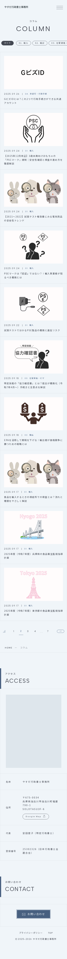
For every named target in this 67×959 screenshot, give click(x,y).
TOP (50, 932)
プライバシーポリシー (31, 932)
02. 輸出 (40, 42)
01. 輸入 (23, 42)
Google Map (33, 816)
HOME (8, 647)
